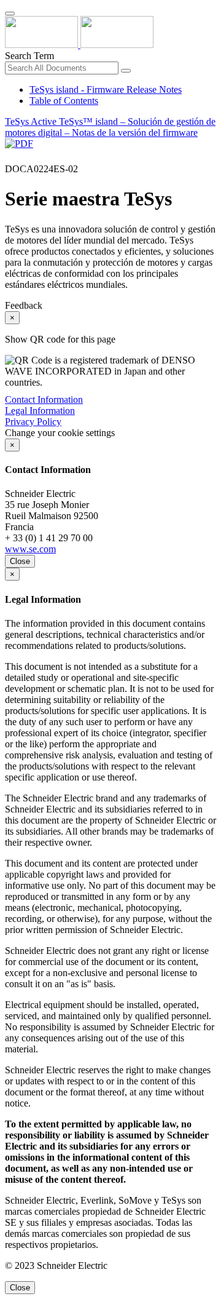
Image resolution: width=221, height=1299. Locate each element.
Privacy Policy (33, 421)
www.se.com (30, 549)
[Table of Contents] (10, 158)
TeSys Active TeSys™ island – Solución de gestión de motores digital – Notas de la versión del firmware (110, 127)
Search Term (29, 55)
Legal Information (40, 410)
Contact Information (44, 399)
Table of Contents (63, 100)
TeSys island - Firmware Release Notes (105, 89)
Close (20, 561)
